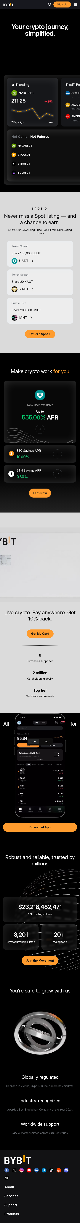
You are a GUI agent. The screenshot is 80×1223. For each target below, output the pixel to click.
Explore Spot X (40, 334)
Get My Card (40, 633)
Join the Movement (40, 960)
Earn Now (40, 493)
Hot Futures (39, 136)
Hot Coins (19, 136)
